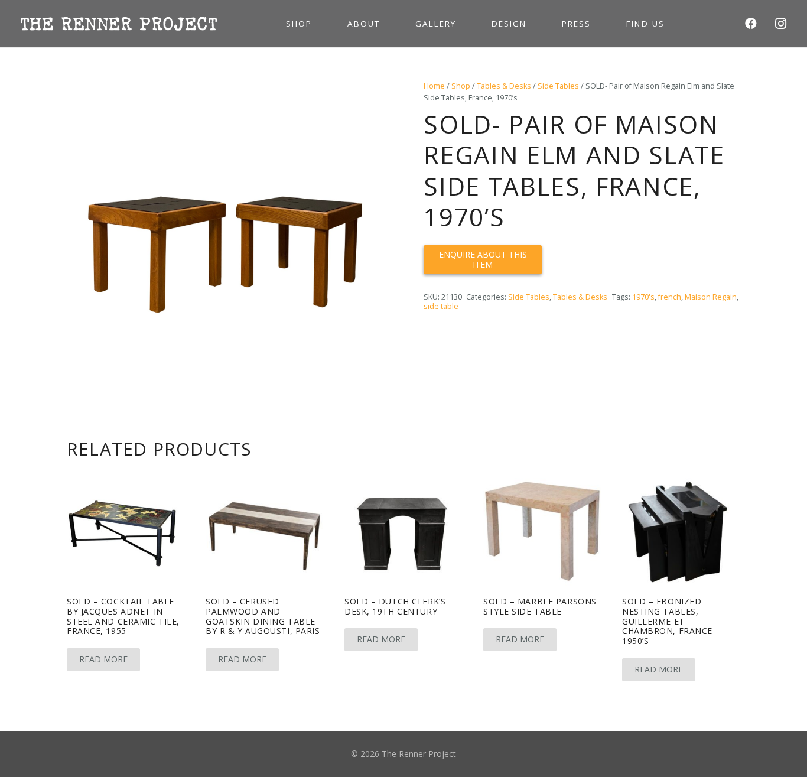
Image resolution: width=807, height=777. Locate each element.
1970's (643, 297)
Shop (460, 86)
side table (441, 306)
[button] (366, 96)
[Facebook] (751, 23)
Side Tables (558, 86)
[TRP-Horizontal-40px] (119, 24)
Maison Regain (711, 297)
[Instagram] (780, 23)
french (669, 297)
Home (434, 86)
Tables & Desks (504, 86)
